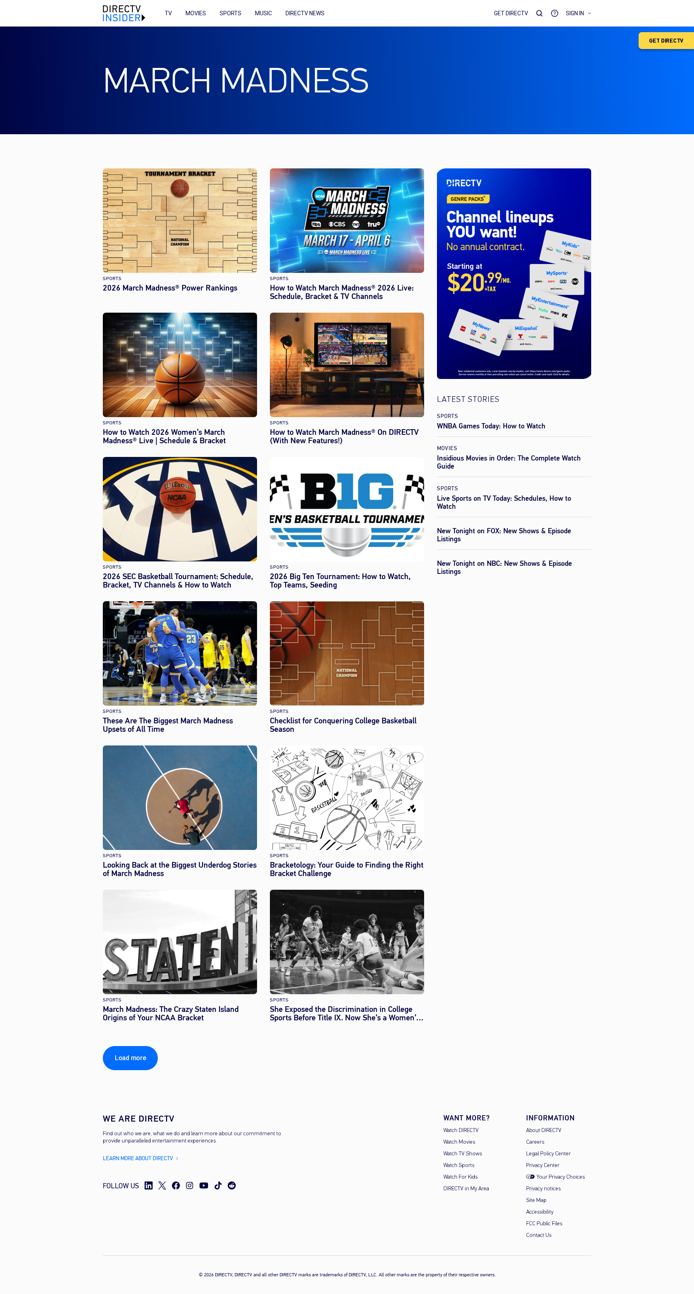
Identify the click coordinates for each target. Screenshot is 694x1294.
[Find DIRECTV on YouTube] (203, 1185)
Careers (535, 1142)
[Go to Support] (554, 13)
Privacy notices (543, 1189)
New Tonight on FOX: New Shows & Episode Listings (504, 535)
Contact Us (538, 1236)
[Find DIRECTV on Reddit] (232, 1185)
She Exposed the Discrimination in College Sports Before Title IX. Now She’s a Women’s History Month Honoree (345, 1013)
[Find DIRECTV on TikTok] (218, 1185)
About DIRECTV (543, 1131)
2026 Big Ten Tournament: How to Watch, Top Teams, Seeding (340, 580)
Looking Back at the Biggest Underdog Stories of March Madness (180, 869)
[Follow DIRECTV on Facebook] (176, 1185)
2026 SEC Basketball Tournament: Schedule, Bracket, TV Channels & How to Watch (178, 580)
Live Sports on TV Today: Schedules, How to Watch (504, 502)
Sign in (575, 13)
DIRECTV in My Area (466, 1189)
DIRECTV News (305, 13)
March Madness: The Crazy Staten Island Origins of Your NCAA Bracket (171, 1013)
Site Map (536, 1201)
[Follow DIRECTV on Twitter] (162, 1185)
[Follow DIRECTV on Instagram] (190, 1185)
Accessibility (539, 1212)
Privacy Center (542, 1166)
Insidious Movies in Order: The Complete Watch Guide (509, 462)
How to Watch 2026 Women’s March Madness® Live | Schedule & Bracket (164, 436)
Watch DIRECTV (461, 1131)
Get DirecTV (511, 13)
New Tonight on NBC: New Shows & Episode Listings (504, 567)
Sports (230, 13)
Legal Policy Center (548, 1154)
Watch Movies (459, 1142)
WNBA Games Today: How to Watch (491, 426)
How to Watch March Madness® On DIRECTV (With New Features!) (344, 436)
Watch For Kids (460, 1177)
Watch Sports (458, 1166)
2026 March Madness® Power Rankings (170, 288)
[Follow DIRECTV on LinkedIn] (149, 1185)
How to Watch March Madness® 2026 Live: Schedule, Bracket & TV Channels (342, 292)
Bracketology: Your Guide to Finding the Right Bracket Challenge (346, 869)
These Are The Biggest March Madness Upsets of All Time (168, 725)
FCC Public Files (544, 1224)
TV (168, 13)
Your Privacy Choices (561, 1177)
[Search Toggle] (539, 13)
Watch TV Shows (462, 1154)
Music (263, 13)
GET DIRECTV (666, 41)
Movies (196, 13)
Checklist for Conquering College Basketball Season (343, 725)
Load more (130, 1058)
